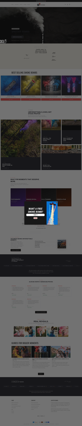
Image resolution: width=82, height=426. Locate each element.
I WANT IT (35, 215)
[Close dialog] (56, 202)
